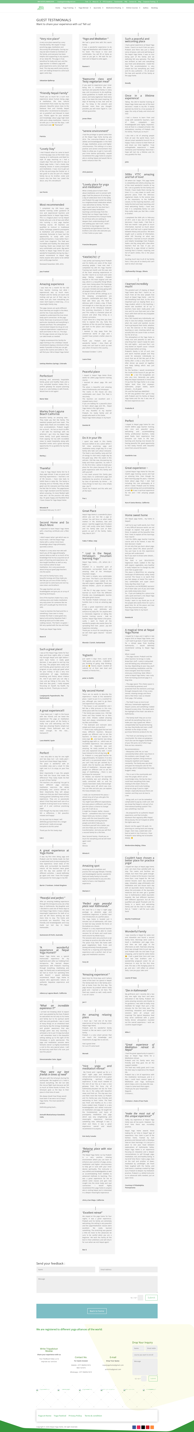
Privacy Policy (75, 1416)
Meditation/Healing (113, 8)
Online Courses (132, 8)
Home (57, 8)
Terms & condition (93, 1416)
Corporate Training (149, 2)
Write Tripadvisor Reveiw (49, 1349)
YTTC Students (107, 2)
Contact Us (132, 2)
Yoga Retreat (83, 8)
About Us (95, 2)
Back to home (97, 1311)
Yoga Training (68, 8)
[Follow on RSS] (152, 1427)
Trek (86, 2)
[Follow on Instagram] (138, 1427)
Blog (139, 2)
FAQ (126, 2)
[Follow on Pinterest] (147, 1427)
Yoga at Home (44, 1416)
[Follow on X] (143, 1427)
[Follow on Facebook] (134, 1427)
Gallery (145, 8)
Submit (151, 1297)
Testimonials (118, 2)
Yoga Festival (60, 1416)
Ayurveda (97, 8)
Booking (154, 8)
